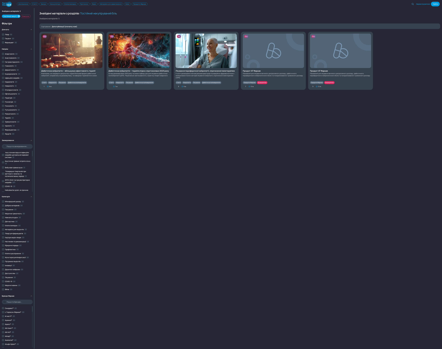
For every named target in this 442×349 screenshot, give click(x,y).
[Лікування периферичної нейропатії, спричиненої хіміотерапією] (206, 61)
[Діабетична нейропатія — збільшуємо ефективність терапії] (71, 61)
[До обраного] (101, 86)
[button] (19, 16)
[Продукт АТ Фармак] (273, 61)
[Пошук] (412, 4)
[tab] (23, 4)
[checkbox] (7, 34)
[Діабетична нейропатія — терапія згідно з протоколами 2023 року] (139, 61)
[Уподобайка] (109, 86)
